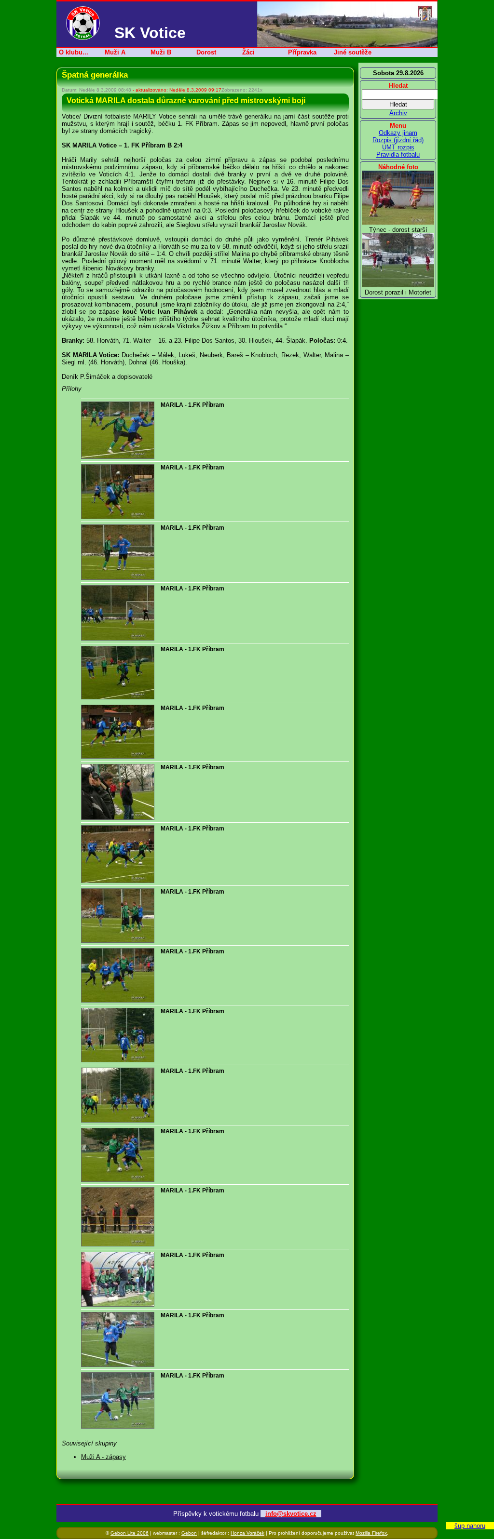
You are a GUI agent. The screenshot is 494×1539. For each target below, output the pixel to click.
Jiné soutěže (352, 52)
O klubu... (73, 52)
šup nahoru (469, 1525)
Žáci (248, 52)
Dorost (206, 52)
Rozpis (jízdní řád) (398, 140)
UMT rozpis (398, 147)
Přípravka (302, 52)
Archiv (398, 113)
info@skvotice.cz (290, 1513)
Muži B (161, 52)
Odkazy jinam (398, 132)
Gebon (189, 1533)
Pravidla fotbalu (398, 154)
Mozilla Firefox (371, 1533)
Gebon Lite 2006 (129, 1533)
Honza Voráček (247, 1533)
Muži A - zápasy (103, 1456)
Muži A (115, 52)
